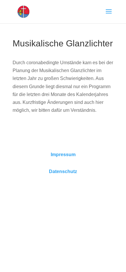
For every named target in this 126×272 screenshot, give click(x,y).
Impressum (63, 154)
